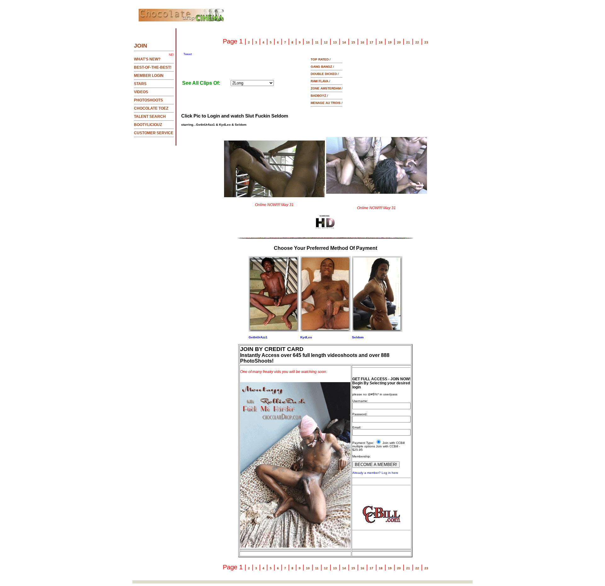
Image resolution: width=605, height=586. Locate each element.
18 (381, 42)
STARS (140, 84)
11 (317, 42)
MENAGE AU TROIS (326, 103)
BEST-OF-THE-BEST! (152, 67)
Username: (360, 401)
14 (344, 42)
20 (399, 42)
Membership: (361, 456)
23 (426, 42)
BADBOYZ (318, 95)
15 (353, 42)
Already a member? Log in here (375, 472)
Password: (359, 414)
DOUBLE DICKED (324, 74)
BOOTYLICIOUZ (148, 125)
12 (326, 42)
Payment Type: (363, 443)
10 (308, 42)
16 (362, 42)
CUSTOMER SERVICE (153, 133)
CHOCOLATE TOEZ (151, 108)
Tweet (187, 54)
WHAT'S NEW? (147, 59)
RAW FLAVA (319, 81)
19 (390, 42)
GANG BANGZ (321, 66)
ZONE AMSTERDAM (326, 88)
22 (417, 42)
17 (371, 42)
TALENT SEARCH (150, 116)
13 (335, 42)
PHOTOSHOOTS (148, 100)
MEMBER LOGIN (149, 75)
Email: (356, 427)
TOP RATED (320, 59)
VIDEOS (141, 92)
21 (408, 42)
